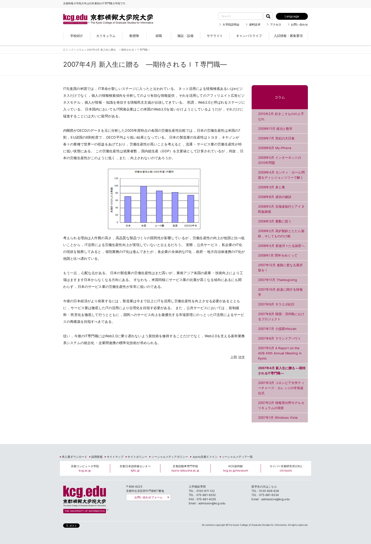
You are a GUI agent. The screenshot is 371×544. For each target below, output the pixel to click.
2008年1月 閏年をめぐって (278, 255)
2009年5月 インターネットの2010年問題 (279, 160)
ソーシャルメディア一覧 (237, 456)
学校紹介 (76, 36)
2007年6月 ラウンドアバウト (279, 338)
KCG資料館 (235, 468)
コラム (80, 49)
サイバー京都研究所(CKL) (286, 468)
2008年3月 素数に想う (275, 221)
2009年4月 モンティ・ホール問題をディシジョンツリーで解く (281, 175)
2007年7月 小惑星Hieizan (277, 329)
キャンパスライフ (249, 36)
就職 (158, 36)
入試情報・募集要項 (288, 36)
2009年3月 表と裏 (271, 187)
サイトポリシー (137, 456)
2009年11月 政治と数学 (275, 129)
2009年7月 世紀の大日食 (276, 138)
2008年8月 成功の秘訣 (275, 197)
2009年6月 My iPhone (274, 148)
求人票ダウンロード (74, 456)
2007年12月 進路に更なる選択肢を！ (280, 267)
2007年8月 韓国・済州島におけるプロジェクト (281, 316)
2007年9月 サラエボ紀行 (276, 304)
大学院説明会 (230, 24)
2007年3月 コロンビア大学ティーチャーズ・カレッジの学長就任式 (281, 388)
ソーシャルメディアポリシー (169, 456)
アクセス (275, 24)
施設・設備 (185, 36)
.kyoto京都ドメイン (205, 456)
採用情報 (97, 456)
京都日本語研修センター (135, 468)
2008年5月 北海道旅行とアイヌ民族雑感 (281, 209)
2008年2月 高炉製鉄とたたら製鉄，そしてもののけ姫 (281, 233)
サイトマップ (115, 456)
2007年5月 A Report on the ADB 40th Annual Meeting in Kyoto (280, 353)
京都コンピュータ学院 (85, 468)
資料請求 (254, 24)
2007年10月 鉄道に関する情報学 (280, 292)
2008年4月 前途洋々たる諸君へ (281, 246)
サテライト (215, 36)
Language (292, 16)
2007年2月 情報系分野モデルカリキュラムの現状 (281, 405)
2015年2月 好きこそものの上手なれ (281, 116)
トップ (69, 49)
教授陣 (134, 36)
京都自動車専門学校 (185, 468)
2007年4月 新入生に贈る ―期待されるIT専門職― (282, 370)
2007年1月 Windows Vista (278, 418)
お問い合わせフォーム (148, 497)
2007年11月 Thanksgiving (277, 280)
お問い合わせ (299, 24)
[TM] (104, 14)
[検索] (268, 16)
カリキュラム (106, 36)
